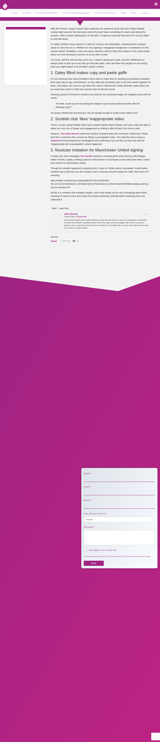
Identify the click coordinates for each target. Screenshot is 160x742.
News (133, 13)
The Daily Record (70, 133)
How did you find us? (95, 514)
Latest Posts (63, 208)
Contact (144, 13)
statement (56, 140)
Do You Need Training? (105, 13)
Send (93, 563)
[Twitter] (148, 214)
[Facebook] (145, 214)
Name (87, 473)
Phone (88, 500)
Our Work (26, 13)
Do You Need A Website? (47, 13)
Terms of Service (140, 556)
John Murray (71, 214)
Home (14, 13)
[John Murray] (57, 223)
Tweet (54, 241)
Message (89, 527)
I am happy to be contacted (102, 550)
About (123, 13)
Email (87, 487)
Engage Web (82, 217)
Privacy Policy (126, 556)
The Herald (86, 156)
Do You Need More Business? (76, 13)
